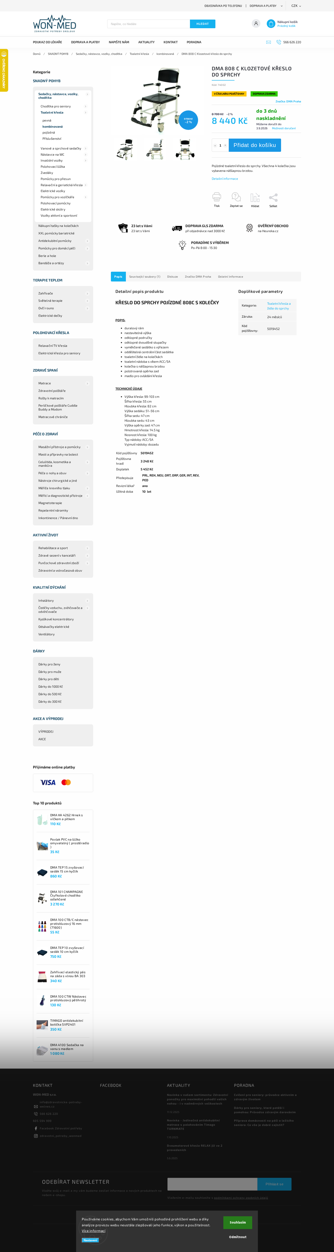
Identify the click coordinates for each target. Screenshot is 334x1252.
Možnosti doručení (284, 128)
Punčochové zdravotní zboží (58, 563)
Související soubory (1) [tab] (145, 276)
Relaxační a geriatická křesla (62, 185)
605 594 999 (42, 1121)
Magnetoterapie (50, 503)
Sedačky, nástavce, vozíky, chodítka (58, 96)
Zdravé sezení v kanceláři (57, 555)
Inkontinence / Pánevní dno (58, 518)
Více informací (93, 1231)
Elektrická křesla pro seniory (59, 353)
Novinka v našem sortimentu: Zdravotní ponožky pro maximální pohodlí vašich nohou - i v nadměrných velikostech (197, 1099)
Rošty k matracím (51, 398)
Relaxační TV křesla (52, 345)
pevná (47, 120)
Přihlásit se (274, 1184)
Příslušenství (51, 138)
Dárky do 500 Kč (50, 694)
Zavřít (287, 214)
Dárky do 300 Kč (50, 701)
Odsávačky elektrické (53, 627)
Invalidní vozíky (52, 160)
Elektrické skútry (53, 209)
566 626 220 (49, 1113)
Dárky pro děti (48, 679)
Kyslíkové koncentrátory (56, 619)
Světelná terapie (50, 300)
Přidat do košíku (255, 145)
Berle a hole (47, 256)
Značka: (288, 101)
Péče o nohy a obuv (52, 473)
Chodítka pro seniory (56, 106)
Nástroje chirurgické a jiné (57, 480)
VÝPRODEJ (45, 731)
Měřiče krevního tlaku (54, 488)
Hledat (203, 23)
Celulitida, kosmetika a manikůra (54, 464)
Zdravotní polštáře (52, 391)
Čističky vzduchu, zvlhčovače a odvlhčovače (60, 609)
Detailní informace (225, 178)
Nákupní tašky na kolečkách (58, 226)
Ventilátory (46, 634)
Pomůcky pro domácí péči (56, 248)
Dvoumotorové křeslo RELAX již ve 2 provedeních (194, 1148)
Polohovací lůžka (53, 166)
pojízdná (48, 132)
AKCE (42, 739)
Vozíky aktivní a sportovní (59, 215)
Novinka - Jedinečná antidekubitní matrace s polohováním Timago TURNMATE (193, 1124)
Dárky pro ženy (49, 664)
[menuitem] (50, 42)
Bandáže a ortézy (51, 263)
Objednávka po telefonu (223, 6)
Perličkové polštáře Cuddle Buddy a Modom (58, 407)
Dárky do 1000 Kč (50, 686)
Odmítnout (238, 1237)
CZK (295, 6)
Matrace (44, 383)
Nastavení (90, 1240)
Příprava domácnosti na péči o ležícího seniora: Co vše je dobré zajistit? (264, 1123)
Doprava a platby (263, 6)
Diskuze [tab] (172, 276)
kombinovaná (52, 126)
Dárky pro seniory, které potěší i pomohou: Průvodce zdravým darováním (265, 1110)
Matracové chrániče (53, 417)
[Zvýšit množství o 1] (225, 146)
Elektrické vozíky (53, 191)
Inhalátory (46, 600)
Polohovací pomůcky (55, 203)
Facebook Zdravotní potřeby (61, 1128)
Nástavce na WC (52, 154)
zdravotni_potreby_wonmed (61, 1136)
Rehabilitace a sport (53, 548)
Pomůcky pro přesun (56, 179)
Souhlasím (238, 1222)
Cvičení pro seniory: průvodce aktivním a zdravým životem (265, 1097)
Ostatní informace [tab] (230, 276)
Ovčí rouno (46, 308)
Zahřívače (45, 293)
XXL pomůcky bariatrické (56, 233)
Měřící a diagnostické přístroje (60, 495)
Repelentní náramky (53, 510)
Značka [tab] (198, 276)
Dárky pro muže (49, 672)
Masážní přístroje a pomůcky (59, 447)
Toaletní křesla (52, 112)
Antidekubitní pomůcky (54, 241)
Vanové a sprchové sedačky (61, 148)
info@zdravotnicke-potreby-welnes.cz (61, 1104)
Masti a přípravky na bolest (58, 454)
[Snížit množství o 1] (215, 146)
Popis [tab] (118, 276)
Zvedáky (47, 173)
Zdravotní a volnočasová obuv (60, 570)
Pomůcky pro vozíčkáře (57, 197)
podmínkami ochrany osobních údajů (241, 1197)
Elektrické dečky (50, 315)
